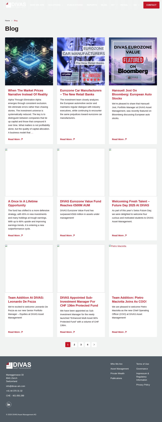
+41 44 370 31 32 (14, 391)
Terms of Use (142, 364)
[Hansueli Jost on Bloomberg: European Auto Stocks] (133, 61)
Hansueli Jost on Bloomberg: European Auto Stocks (132, 94)
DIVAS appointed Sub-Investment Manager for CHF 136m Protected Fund (79, 301)
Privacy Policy (143, 385)
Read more (14, 139)
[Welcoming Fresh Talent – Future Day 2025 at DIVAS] (133, 172)
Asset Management (119, 369)
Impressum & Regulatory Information (142, 376)
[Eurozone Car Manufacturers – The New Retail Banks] (81, 61)
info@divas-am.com (15, 386)
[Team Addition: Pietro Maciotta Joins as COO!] (133, 268)
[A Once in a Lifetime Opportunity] (29, 172)
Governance (142, 369)
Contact (151, 5)
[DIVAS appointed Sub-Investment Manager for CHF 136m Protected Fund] (81, 268)
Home (7, 21)
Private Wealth (117, 373)
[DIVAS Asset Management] (16, 5)
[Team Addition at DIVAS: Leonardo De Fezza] (29, 268)
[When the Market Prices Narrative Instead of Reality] (29, 61)
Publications (116, 378)
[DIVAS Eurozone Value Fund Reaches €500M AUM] (81, 172)
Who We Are (116, 364)
